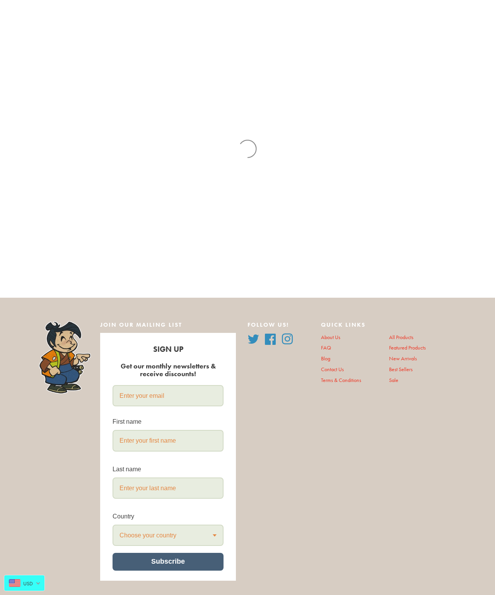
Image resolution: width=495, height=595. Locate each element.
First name (127, 421)
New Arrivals (403, 358)
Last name (127, 469)
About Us (330, 337)
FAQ (326, 347)
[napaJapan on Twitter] (253, 338)
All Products (401, 337)
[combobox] (168, 535)
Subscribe (168, 561)
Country (123, 516)
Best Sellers (401, 369)
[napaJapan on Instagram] (287, 338)
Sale (393, 380)
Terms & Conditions (341, 380)
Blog (325, 358)
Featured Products (407, 347)
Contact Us (332, 369)
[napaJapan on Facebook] (270, 338)
